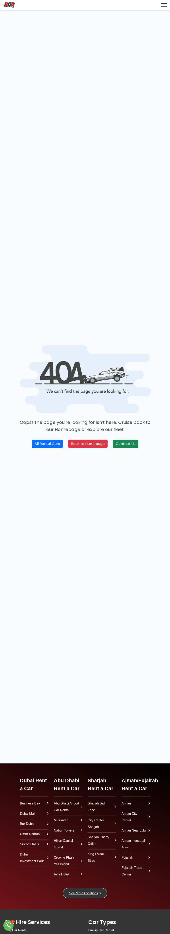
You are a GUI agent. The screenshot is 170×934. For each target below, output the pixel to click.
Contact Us (125, 443)
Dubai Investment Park (32, 857)
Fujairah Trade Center (132, 871)
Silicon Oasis (29, 844)
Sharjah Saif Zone (96, 806)
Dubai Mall (27, 813)
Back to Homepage (88, 443)
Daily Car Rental (15, 930)
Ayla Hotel (61, 874)
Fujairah (127, 857)
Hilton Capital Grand (63, 844)
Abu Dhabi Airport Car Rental (66, 806)
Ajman (126, 803)
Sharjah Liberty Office (98, 840)
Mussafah (61, 820)
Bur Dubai (27, 824)
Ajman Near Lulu (134, 830)
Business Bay (30, 803)
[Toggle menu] (164, 5)
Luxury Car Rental (101, 930)
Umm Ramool (30, 834)
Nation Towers (64, 830)
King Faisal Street (96, 857)
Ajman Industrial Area (133, 844)
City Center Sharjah (96, 823)
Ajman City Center (129, 817)
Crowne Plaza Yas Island (64, 860)
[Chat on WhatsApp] (9, 925)
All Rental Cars (47, 443)
